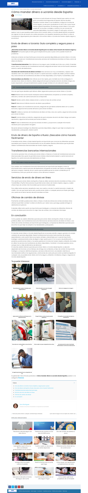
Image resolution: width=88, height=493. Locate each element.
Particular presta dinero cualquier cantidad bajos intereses (27, 413)
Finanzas (77, 2)
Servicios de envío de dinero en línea (25, 392)
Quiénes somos (47, 491)
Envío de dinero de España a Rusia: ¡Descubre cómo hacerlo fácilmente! (34, 388)
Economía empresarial (52, 2)
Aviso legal (33, 491)
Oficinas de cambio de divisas (23, 394)
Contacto (39, 491)
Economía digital (66, 2)
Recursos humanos (37, 2)
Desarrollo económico (73, 6)
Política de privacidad (24, 491)
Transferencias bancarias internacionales (26, 390)
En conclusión (18, 397)
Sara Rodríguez (18, 15)
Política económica (49, 6)
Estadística (61, 6)
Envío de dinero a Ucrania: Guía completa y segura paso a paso (32, 386)
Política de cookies (57, 491)
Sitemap (65, 491)
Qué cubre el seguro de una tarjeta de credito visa (62, 413)
